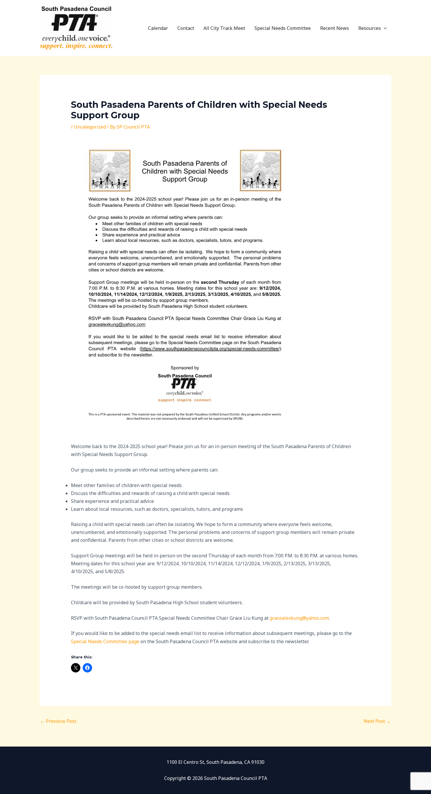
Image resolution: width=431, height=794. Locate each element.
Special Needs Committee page (105, 641)
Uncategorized (90, 127)
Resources (369, 28)
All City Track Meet (224, 28)
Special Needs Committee (282, 28)
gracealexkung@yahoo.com (299, 618)
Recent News (334, 28)
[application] (384, 28)
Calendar (158, 28)
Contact (185, 28)
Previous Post (58, 721)
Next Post (377, 721)
